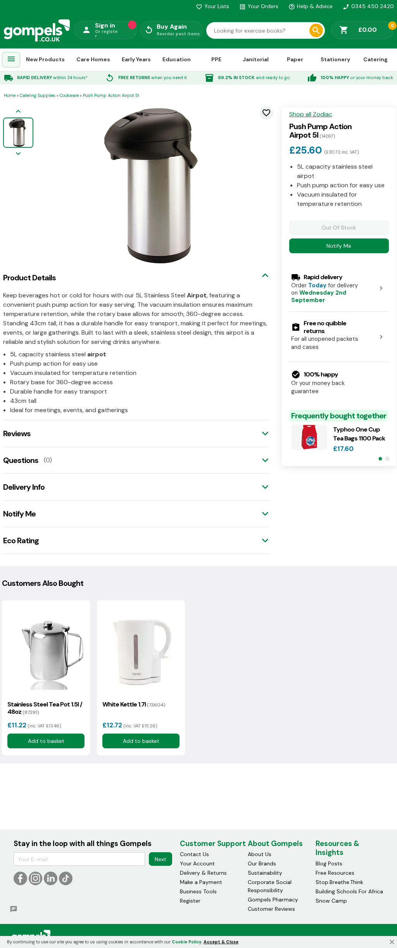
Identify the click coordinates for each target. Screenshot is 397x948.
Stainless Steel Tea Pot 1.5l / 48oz (44, 708)
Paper (295, 59)
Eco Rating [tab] (21, 540)
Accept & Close (221, 942)
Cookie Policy (187, 942)
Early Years (136, 59)
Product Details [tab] (29, 278)
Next (160, 859)
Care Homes (93, 59)
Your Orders (258, 6)
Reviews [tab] (17, 433)
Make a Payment (201, 882)
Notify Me (338, 245)
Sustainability (265, 872)
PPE (216, 59)
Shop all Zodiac (310, 114)
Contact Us (194, 854)
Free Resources (335, 872)
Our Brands (262, 863)
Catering (375, 59)
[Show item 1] (380, 459)
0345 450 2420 (368, 6)
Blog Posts (329, 863)
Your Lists (212, 6)
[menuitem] (11, 60)
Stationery (335, 59)
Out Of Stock (339, 227)
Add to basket (46, 740)
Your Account (197, 863)
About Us (259, 854)
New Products (45, 59)
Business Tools (198, 891)
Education (176, 59)
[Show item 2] (387, 458)
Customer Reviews (271, 908)
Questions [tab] (20, 460)
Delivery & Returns (203, 872)
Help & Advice (310, 6)
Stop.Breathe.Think (339, 882)
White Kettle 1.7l (133, 704)
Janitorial (256, 59)
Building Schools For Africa (349, 891)
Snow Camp (331, 900)
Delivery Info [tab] (24, 487)
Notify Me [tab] (19, 514)
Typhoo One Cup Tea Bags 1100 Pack (359, 433)
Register (190, 900)
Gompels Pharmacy (273, 899)
